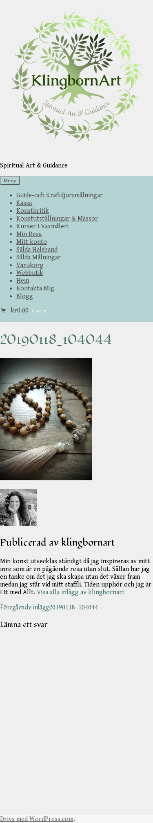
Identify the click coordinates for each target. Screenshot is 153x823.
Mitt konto (31, 242)
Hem (22, 281)
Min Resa (29, 234)
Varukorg (30, 265)
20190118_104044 (49, 607)
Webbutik (29, 273)
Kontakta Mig (35, 288)
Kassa (24, 203)
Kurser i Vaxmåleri (42, 226)
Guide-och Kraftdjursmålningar (59, 195)
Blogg (24, 296)
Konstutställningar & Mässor (57, 219)
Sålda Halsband (37, 250)
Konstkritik (32, 211)
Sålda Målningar (38, 257)
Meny (9, 180)
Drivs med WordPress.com (36, 819)
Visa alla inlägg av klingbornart (80, 592)
